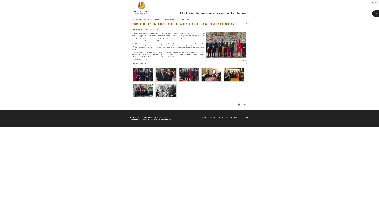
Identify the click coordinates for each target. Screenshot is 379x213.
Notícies (141, 19)
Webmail (229, 117)
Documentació (242, 13)
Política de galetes (241, 117)
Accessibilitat (219, 117)
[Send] (245, 105)
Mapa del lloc (207, 117)
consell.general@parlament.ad (162, 119)
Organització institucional (205, 13)
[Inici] (141, 8)
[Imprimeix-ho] (239, 105)
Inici (137, 19)
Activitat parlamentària (225, 13)
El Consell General (186, 13)
